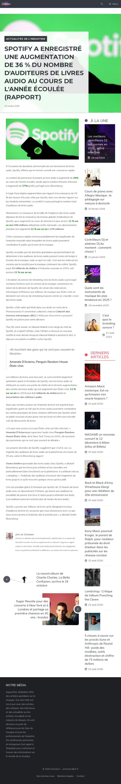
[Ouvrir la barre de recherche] (102, 4)
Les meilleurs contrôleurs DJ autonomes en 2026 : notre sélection (97, 144)
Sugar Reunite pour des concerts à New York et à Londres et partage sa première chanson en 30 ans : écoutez (31, 609)
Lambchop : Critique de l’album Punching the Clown (98, 595)
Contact (80, 776)
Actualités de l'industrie (25, 38)
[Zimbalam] (6, 4)
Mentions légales (65, 776)
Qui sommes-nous (45, 776)
